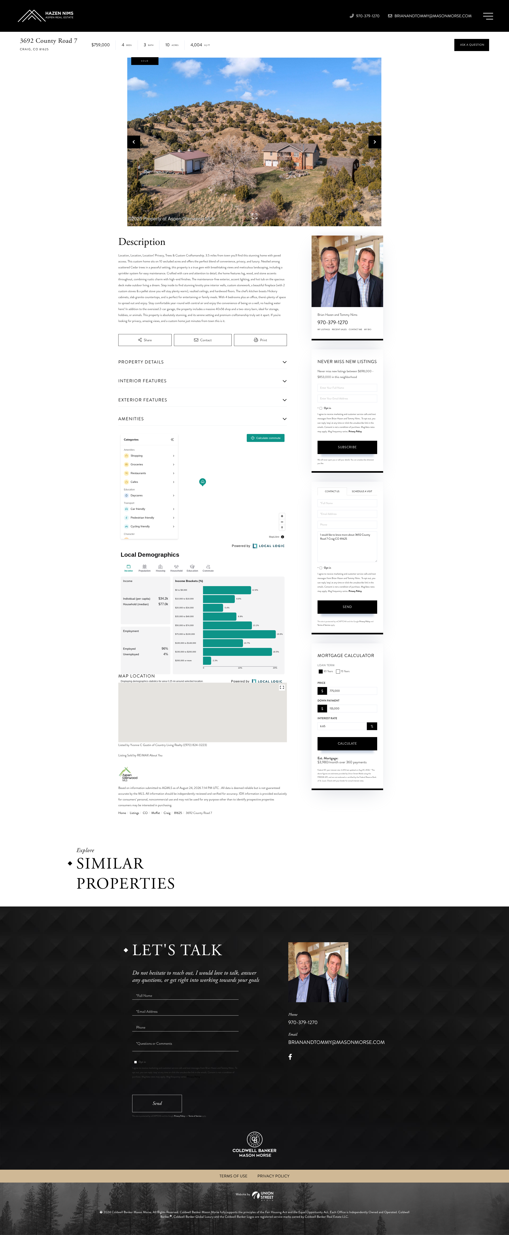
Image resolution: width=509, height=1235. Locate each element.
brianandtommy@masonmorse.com (432, 16)
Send (347, 607)
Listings (134, 813)
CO (145, 813)
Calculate (347, 743)
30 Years (328, 671)
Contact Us (332, 491)
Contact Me (355, 329)
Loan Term (326, 665)
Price (321, 683)
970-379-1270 (367, 16)
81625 (178, 813)
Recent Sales (339, 329)
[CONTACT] (471, 45)
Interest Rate (327, 718)
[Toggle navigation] (488, 16)
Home (122, 813)
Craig (167, 813)
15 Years (345, 671)
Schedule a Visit (362, 491)
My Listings (324, 329)
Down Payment (328, 701)
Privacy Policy (355, 431)
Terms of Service (324, 625)
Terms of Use (234, 1176)
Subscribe (347, 447)
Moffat (155, 813)
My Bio (367, 329)
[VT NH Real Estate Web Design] (254, 1196)
